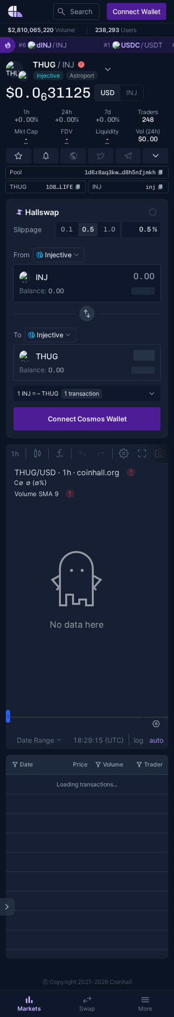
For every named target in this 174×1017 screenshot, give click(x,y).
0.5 (88, 229)
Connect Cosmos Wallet (87, 419)
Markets (29, 1008)
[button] (76, 69)
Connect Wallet (136, 11)
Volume (113, 764)
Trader (153, 764)
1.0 (109, 229)
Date (26, 764)
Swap (87, 1008)
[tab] (107, 92)
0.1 (66, 229)
